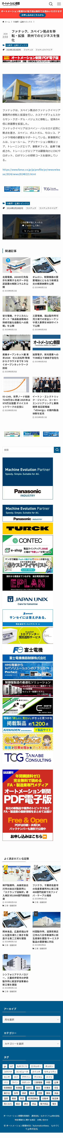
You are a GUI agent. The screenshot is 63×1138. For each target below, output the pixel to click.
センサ (7, 1076)
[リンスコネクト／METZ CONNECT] (28, 713)
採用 (16, 1093)
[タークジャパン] (28, 533)
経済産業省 (33, 1098)
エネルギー (36, 1066)
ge (5, 1066)
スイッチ (36, 1071)
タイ (16, 1076)
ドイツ (49, 1076)
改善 (40, 1093)
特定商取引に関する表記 (25, 1119)
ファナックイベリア (44, 49)
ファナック (28, 49)
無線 (14, 1098)
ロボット (26, 1082)
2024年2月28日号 (13, 49)
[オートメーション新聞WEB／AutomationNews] (10, 4)
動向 (38, 1087)
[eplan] (28, 589)
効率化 (29, 1087)
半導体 (47, 1087)
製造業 (55, 1098)
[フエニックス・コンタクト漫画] (31, 190)
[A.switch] (28, 642)
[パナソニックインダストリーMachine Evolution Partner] (28, 520)
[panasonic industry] (28, 498)
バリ (6, 1082)
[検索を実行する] (57, 450)
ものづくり (22, 1066)
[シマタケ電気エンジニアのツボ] (28, 749)
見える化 (8, 1103)
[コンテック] (28, 554)
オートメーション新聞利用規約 (16, 1115)
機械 (48, 1093)
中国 (48, 1082)
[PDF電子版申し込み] (31, 62)
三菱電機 (38, 1082)
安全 (56, 1087)
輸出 (18, 1103)
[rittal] (28, 696)
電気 (54, 1103)
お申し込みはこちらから (33, 14)
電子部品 (44, 1103)
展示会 (7, 1093)
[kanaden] (31, 435)
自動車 (45, 1098)
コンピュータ (22, 1071)
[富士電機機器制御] (28, 660)
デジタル (38, 1076)
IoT (11, 1066)
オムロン (49, 1066)
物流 (22, 1098)
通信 (26, 1103)
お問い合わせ (42, 1119)
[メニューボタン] (59, 4)
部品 (34, 1103)
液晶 (56, 1093)
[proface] (12, 190)
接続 (24, 1093)
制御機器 (8, 1087)
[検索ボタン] (51, 4)
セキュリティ (50, 1071)
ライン (15, 1082)
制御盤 (19, 1087)
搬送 (32, 1093)
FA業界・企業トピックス (16, 45)
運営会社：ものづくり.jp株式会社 (45, 1115)
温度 (6, 1098)
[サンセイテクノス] (28, 625)
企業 (56, 1082)
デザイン (26, 1076)
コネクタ (8, 1071)
